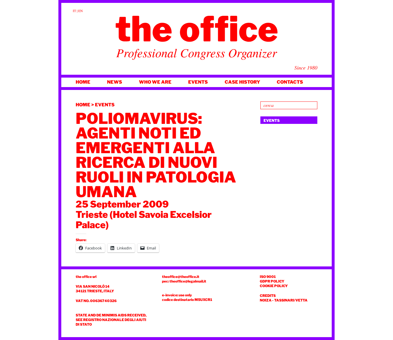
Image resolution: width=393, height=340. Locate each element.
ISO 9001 (268, 276)
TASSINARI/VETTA (291, 300)
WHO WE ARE (155, 82)
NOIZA (266, 300)
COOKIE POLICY (274, 286)
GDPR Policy (272, 281)
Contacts (290, 82)
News (114, 82)
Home (83, 82)
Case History (242, 82)
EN (80, 10)
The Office (196, 29)
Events (198, 82)
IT (74, 10)
